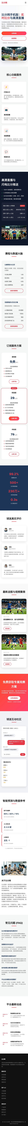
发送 (23, 754)
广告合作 (4, 1107)
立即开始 (14, 381)
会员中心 (4, 1095)
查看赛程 (14, 38)
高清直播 (4, 1074)
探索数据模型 (14, 326)
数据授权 (4, 1109)
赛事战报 (4, 1079)
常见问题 (4, 1093)
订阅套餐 (4, 1091)
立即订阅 (14, 418)
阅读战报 (7, 628)
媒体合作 (4, 1112)
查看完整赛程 (14, 290)
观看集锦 (7, 664)
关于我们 (4, 1114)
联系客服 (4, 1098)
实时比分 (4, 1077)
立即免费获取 (14, 698)
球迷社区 (4, 1082)
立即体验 (14, 33)
